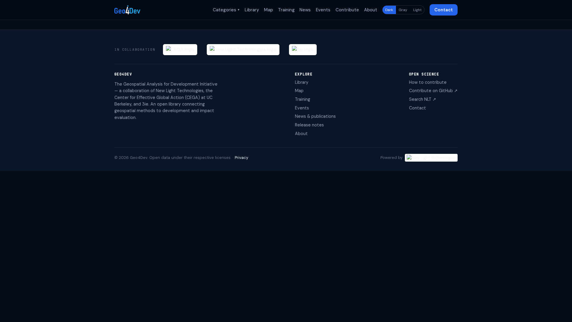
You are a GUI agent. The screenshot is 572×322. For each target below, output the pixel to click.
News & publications (315, 116)
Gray (403, 9)
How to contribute (428, 82)
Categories (226, 10)
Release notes (309, 125)
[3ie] (303, 49)
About (370, 10)
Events (323, 10)
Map (268, 10)
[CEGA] (180, 49)
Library (252, 10)
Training (286, 10)
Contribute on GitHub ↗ (433, 90)
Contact (443, 10)
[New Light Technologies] (243, 49)
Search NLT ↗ (422, 99)
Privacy (241, 157)
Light (417, 9)
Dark (389, 9)
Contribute (347, 10)
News (305, 10)
